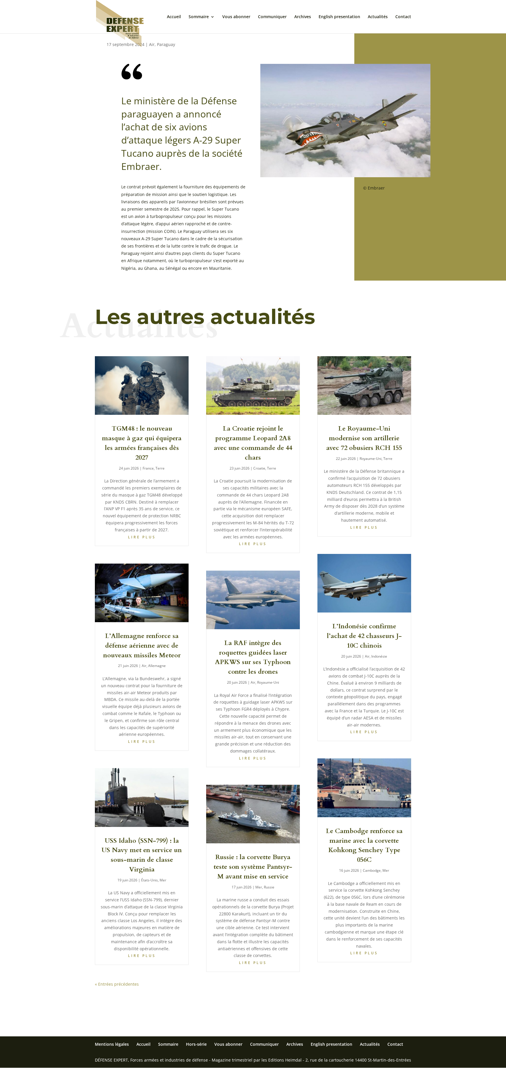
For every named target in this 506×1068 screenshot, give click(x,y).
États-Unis (149, 880)
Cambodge (372, 870)
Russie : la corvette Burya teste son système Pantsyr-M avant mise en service (252, 867)
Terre (160, 468)
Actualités (378, 17)
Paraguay (166, 44)
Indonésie (379, 656)
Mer (163, 880)
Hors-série (196, 1044)
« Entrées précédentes (117, 984)
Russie (269, 887)
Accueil (174, 17)
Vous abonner (236, 17)
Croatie (259, 468)
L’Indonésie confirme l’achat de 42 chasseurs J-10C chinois (364, 636)
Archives (302, 17)
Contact (403, 17)
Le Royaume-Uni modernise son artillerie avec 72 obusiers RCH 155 (364, 438)
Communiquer (272, 17)
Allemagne (157, 665)
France (148, 468)
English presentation (339, 17)
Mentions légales (112, 1044)
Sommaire (199, 17)
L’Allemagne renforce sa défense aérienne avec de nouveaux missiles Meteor (142, 646)
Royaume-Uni (268, 682)
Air (152, 44)
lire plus (142, 537)
